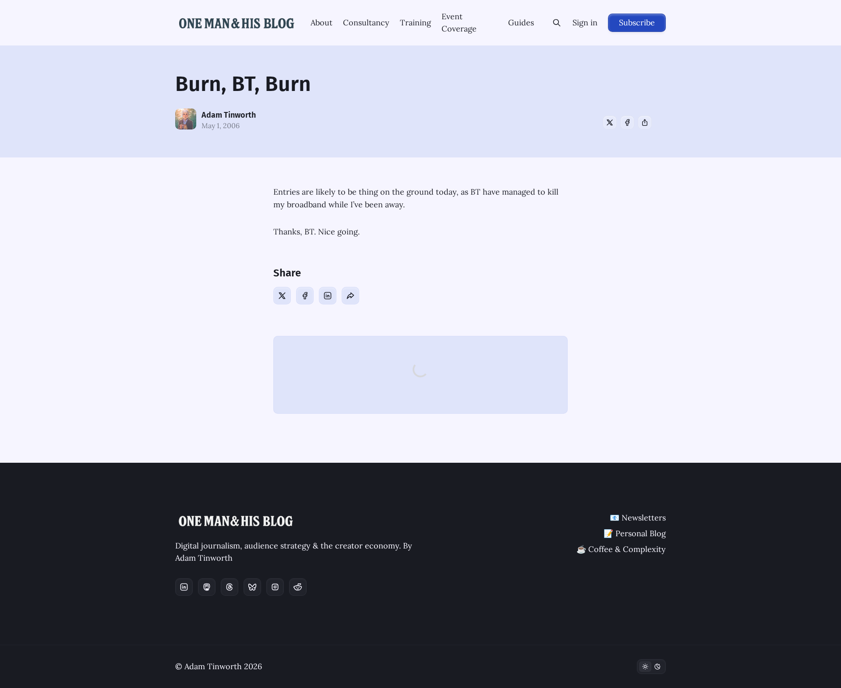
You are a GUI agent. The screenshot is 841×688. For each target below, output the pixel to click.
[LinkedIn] (327, 295)
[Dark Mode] (651, 666)
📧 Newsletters (638, 518)
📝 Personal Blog (635, 533)
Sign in (584, 22)
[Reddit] (298, 587)
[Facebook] (627, 122)
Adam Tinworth (228, 115)
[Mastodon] (207, 587)
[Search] (556, 22)
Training (415, 22)
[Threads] (229, 587)
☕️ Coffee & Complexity (621, 549)
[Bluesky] (252, 587)
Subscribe (637, 22)
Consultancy (366, 22)
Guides (521, 22)
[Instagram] (275, 587)
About (321, 22)
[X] (610, 122)
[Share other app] (645, 122)
